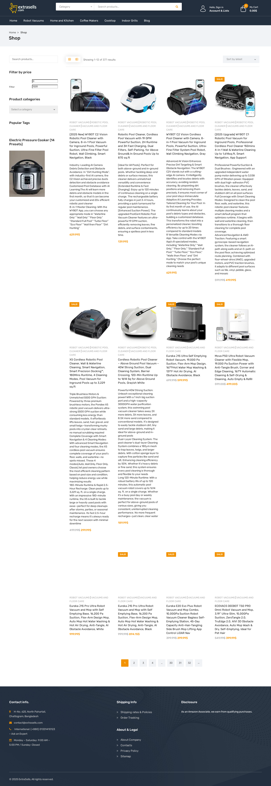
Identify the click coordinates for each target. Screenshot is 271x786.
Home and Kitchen (62, 20)
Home (13, 20)
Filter (12, 87)
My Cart (254, 7)
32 (189, 662)
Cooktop (110, 20)
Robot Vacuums (80, 122)
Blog (147, 20)
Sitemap (126, 756)
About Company (131, 739)
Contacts (126, 745)
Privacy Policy (129, 750)
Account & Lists (219, 10)
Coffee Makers (89, 20)
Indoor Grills (130, 20)
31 (180, 662)
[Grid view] (69, 59)
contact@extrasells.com (28, 722)
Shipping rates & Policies (136, 712)
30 (171, 662)
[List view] (77, 59)
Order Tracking (130, 717)
